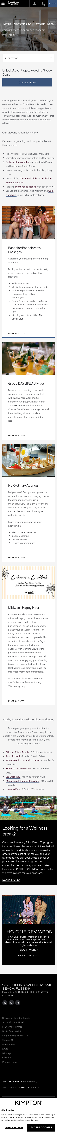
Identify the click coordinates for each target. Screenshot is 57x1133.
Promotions (11, 58)
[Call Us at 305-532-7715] (42, 3)
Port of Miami (13, 756)
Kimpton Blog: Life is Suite (15, 1035)
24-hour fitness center (17, 162)
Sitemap (6, 1053)
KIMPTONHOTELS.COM (25, 1087)
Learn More (10, 879)
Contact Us (8, 1040)
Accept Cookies (41, 1127)
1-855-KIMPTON (12, 1081)
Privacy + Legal (9, 1062)
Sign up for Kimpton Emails (16, 1017)
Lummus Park (13, 789)
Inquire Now (16, 333)
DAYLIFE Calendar (27, 869)
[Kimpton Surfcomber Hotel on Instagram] (17, 1002)
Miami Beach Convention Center (23, 760)
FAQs (5, 1048)
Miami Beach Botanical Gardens (22, 780)
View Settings (14, 1127)
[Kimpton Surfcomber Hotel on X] (4, 1002)
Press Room (8, 1044)
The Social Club (28, 178)
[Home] (13, 4)
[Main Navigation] (3, 3)
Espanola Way (13, 776)
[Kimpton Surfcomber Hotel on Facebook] (11, 1002)
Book (52, 3)
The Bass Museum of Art (18, 768)
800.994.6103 (21, 991)
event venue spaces (25, 186)
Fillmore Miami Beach (17, 752)
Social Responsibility (12, 1031)
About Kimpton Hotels (13, 1022)
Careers (6, 1057)
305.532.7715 (42, 991)
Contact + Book (27, 82)
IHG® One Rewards (12, 1026)
